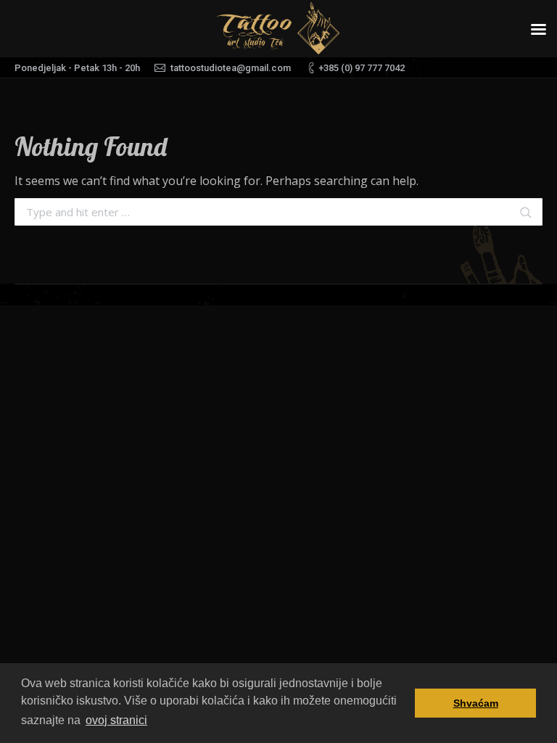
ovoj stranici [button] (116, 720)
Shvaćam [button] (475, 703)
